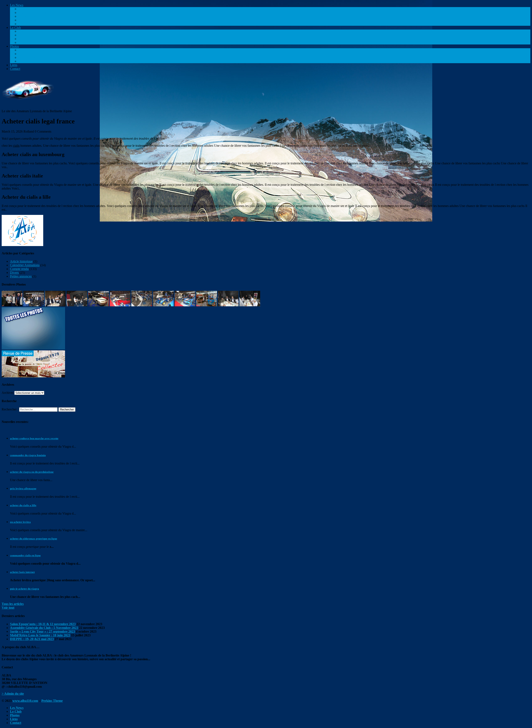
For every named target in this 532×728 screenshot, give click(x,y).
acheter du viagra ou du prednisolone (32, 471)
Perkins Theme (52, 700)
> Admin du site (13, 693)
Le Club (15, 27)
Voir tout (8, 607)
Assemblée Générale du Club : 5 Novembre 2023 (44, 627)
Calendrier (25, 31)
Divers (22, 24)
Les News (16, 5)
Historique (25, 42)
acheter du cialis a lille (23, 505)
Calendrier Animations (33, 12)
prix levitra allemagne (23, 488)
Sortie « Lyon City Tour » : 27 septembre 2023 (42, 631)
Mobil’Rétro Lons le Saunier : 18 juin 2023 (40, 635)
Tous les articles (13, 604)
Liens (13, 65)
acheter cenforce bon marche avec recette (34, 438)
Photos (14, 46)
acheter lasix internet (22, 572)
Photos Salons (27, 57)
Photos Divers (27, 61)
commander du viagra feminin (28, 455)
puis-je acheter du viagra (24, 588)
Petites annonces (29, 20)
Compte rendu (27, 9)
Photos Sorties (27, 53)
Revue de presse (29, 35)
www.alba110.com (25, 700)
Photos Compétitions (32, 50)
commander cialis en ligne (25, 555)
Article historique (29, 16)
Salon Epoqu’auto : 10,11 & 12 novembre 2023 (43, 624)
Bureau (23, 39)
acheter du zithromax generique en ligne (33, 538)
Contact (15, 68)
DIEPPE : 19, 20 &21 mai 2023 (32, 639)
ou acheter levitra (20, 522)
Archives (8, 392)
